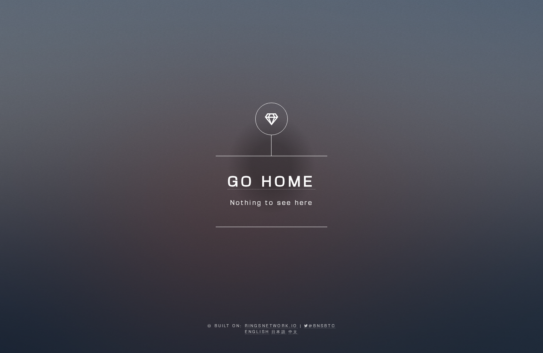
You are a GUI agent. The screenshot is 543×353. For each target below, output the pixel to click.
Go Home (271, 182)
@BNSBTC (322, 326)
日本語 (279, 332)
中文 (293, 332)
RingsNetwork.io (271, 326)
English (257, 332)
